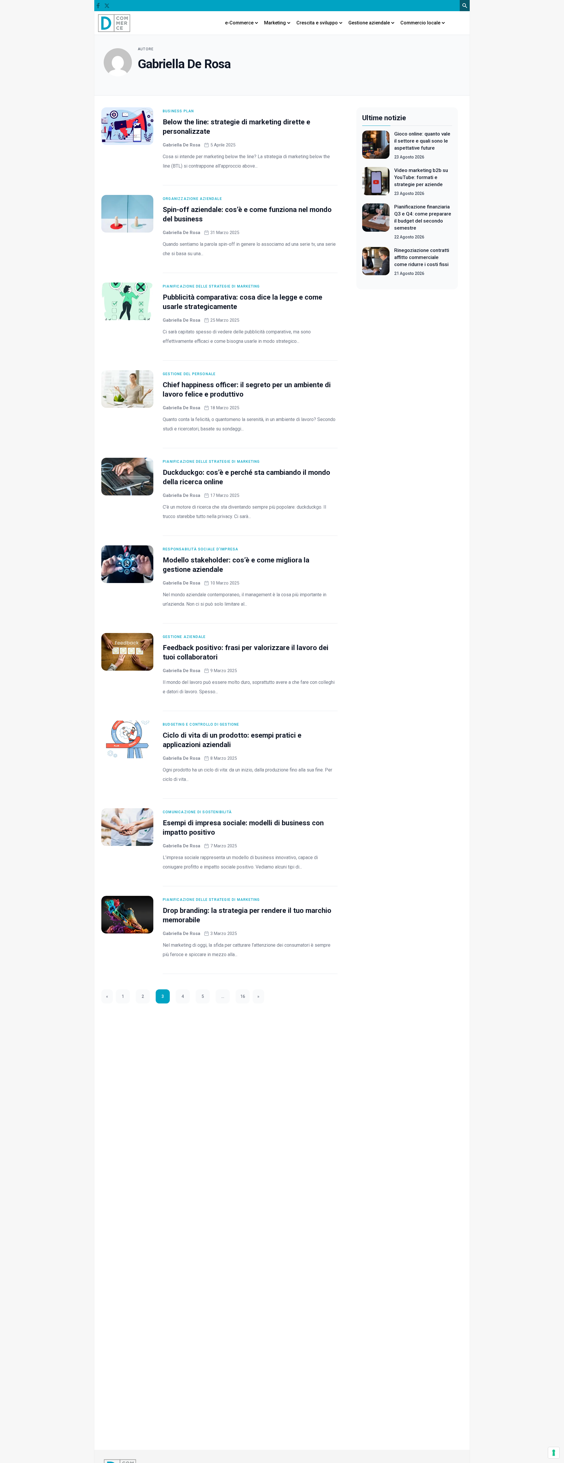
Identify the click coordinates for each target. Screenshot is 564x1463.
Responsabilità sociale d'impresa (200, 549)
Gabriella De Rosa (181, 145)
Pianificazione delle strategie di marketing (211, 286)
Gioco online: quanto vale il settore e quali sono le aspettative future (422, 141)
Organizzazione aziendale (192, 199)
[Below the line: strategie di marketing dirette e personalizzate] (127, 126)
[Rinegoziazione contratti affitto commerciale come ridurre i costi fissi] (376, 261)
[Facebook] (98, 5)
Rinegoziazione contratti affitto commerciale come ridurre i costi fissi (421, 257)
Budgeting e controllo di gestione (201, 724)
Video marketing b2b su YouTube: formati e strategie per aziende (421, 177)
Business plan (178, 111)
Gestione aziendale (184, 637)
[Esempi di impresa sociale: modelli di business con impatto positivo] (127, 827)
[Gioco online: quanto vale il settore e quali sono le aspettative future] (376, 145)
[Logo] (114, 23)
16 (242, 996)
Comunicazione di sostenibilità (197, 812)
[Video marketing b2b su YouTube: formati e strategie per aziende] (376, 181)
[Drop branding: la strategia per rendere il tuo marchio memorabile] (127, 914)
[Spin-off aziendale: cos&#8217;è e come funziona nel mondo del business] (127, 214)
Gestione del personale (189, 374)
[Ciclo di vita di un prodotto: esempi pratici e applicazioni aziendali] (127, 739)
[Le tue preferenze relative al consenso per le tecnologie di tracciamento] (553, 1452)
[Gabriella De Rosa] (118, 62)
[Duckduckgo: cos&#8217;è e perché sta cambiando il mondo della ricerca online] (127, 476)
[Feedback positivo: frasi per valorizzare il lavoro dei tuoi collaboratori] (127, 652)
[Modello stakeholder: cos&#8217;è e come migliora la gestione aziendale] (127, 564)
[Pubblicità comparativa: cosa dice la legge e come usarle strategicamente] (127, 301)
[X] (107, 5)
